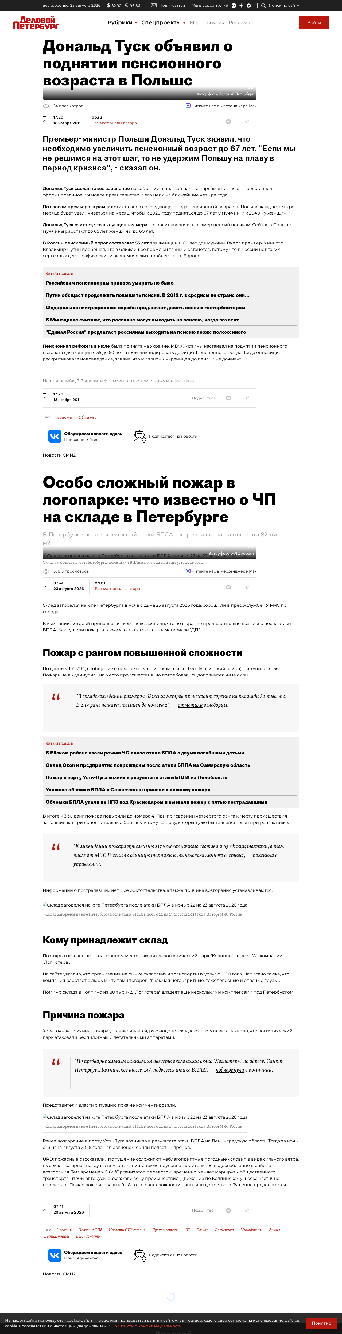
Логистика (224, 1230)
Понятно (321, 1323)
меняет (205, 1171)
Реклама (239, 23)
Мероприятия (207, 23)
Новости (64, 417)
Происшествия (165, 1230)
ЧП (187, 1230)
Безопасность (88, 1236)
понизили (192, 1184)
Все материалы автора (114, 122)
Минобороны (251, 1230)
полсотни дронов (170, 1147)
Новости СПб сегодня (127, 1230)
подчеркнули (230, 1070)
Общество (87, 417)
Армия (274, 1230)
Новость (64, 1230)
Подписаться (172, 5)
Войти (314, 22)
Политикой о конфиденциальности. (146, 1326)
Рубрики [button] (121, 22)
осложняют (148, 1159)
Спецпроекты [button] (161, 22)
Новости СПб (90, 1230)
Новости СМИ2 (59, 455)
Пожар (202, 1230)
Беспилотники (56, 1236)
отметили (190, 705)
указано (72, 974)
